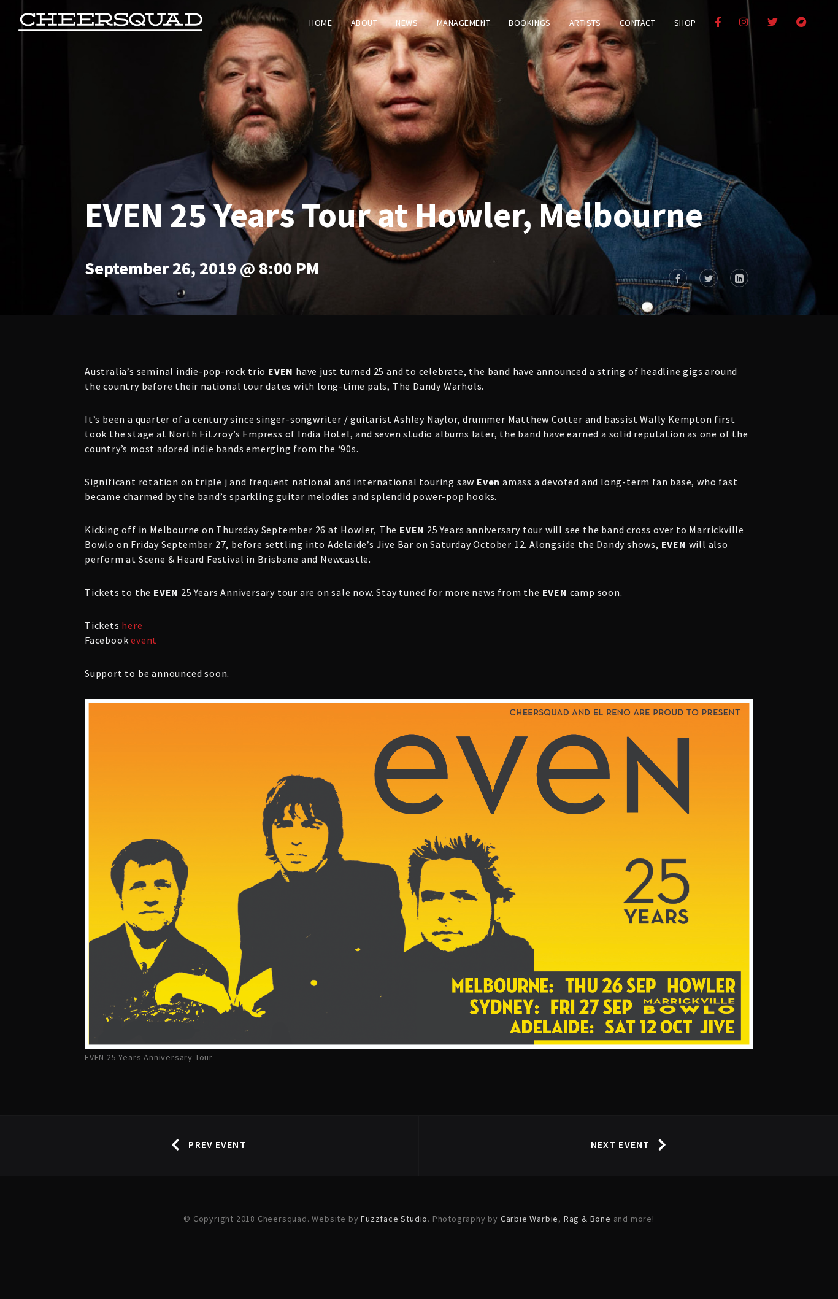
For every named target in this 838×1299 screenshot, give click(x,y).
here (131, 625)
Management (464, 22)
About (364, 22)
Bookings (529, 22)
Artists (585, 22)
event (144, 640)
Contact (638, 22)
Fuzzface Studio (394, 1218)
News (407, 22)
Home (320, 22)
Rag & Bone (587, 1218)
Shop (685, 22)
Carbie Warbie (529, 1218)
